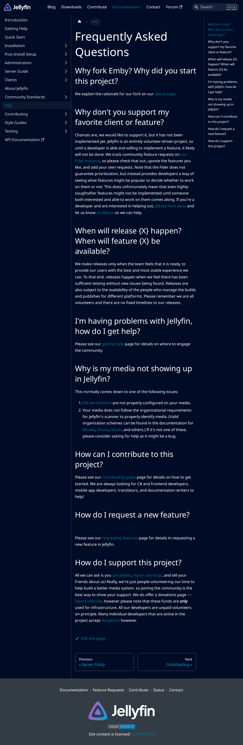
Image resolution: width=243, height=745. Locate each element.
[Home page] (79, 22)
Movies (89, 429)
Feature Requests (108, 690)
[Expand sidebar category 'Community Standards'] (66, 97)
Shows (103, 429)
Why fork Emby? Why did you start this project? (220, 29)
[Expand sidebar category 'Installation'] (66, 45)
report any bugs (147, 575)
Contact (153, 6)
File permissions (97, 402)
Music (116, 429)
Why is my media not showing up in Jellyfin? (221, 104)
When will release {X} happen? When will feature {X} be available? (222, 67)
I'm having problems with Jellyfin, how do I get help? (222, 87)
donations (111, 620)
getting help (113, 343)
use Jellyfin (121, 575)
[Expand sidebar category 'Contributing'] (66, 114)
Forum (172, 6)
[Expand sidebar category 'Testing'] (66, 131)
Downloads (71, 6)
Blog (51, 6)
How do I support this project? (220, 143)
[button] (36, 54)
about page (165, 93)
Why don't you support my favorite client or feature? (222, 46)
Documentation (126, 6)
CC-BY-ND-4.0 (142, 734)
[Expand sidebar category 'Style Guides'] (66, 122)
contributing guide (119, 477)
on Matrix (105, 212)
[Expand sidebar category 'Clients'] (66, 80)
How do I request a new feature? (221, 131)
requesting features (120, 538)
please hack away (170, 206)
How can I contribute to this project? (222, 119)
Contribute (97, 6)
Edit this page (93, 638)
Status (158, 690)
